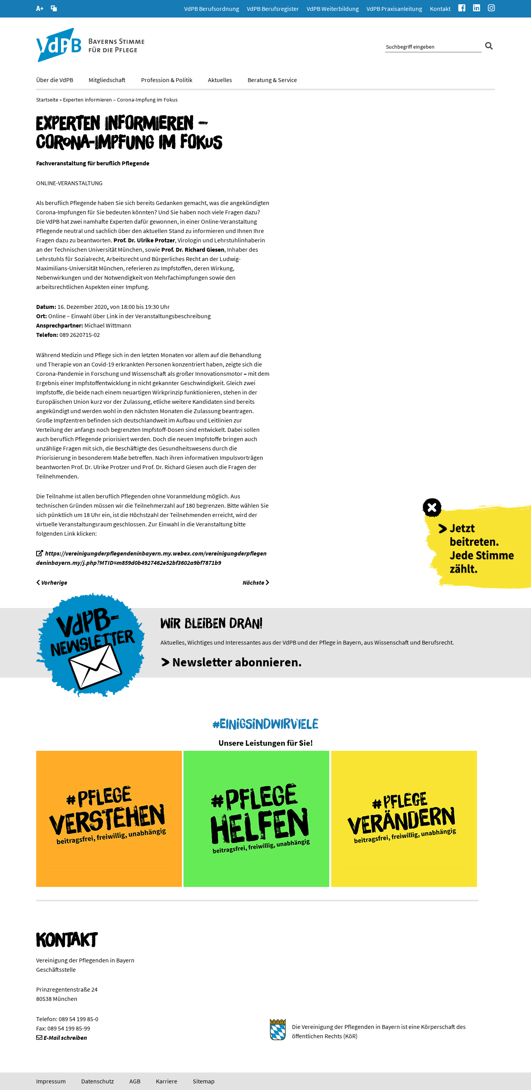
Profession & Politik (166, 80)
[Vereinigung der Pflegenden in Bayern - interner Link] (90, 60)
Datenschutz (97, 1081)
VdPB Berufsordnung (211, 8)
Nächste (254, 582)
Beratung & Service (272, 80)
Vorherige (53, 582)
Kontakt (440, 8)
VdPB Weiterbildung (333, 8)
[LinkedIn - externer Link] (476, 9)
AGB (134, 1081)
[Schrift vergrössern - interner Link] (39, 9)
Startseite (47, 99)
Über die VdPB (54, 80)
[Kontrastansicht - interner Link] (54, 9)
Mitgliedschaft (107, 80)
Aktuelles (220, 80)
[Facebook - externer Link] (461, 9)
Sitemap (204, 1081)
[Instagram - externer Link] (491, 9)
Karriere (166, 1081)
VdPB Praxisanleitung (394, 8)
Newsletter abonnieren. (237, 662)
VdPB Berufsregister (273, 8)
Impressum (51, 1081)
